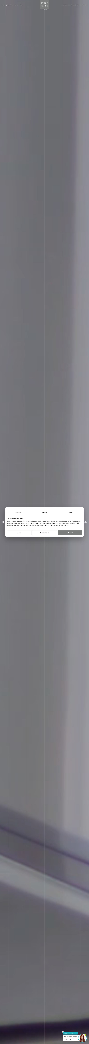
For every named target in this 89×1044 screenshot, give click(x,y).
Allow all (70, 532)
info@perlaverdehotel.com (79, 5)
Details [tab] (44, 512)
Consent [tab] (18, 512)
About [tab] (70, 512)
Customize (43, 532)
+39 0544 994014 (66, 5)
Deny (19, 532)
